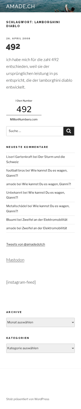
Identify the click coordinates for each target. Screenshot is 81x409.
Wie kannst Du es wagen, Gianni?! (46, 184)
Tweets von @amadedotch (25, 244)
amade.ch (20, 6)
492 (13, 46)
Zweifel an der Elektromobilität (45, 220)
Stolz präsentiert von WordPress (27, 399)
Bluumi (11, 220)
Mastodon (15, 259)
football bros (15, 170)
